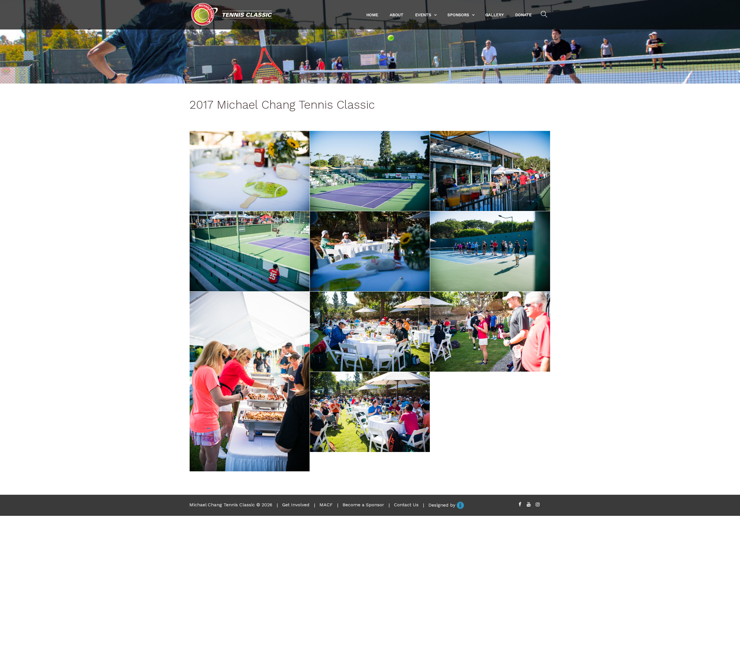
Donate (523, 14)
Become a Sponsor (363, 504)
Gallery (494, 14)
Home (372, 14)
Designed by (442, 504)
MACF (326, 504)
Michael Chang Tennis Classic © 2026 (230, 504)
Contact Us (406, 504)
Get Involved (296, 504)
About (397, 14)
